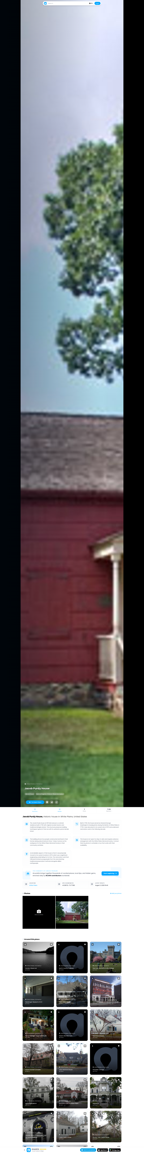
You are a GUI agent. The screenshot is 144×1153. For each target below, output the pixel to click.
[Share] (56, 802)
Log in (97, 3)
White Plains (33, 885)
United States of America (34, 784)
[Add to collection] (47, 802)
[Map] (52, 802)
